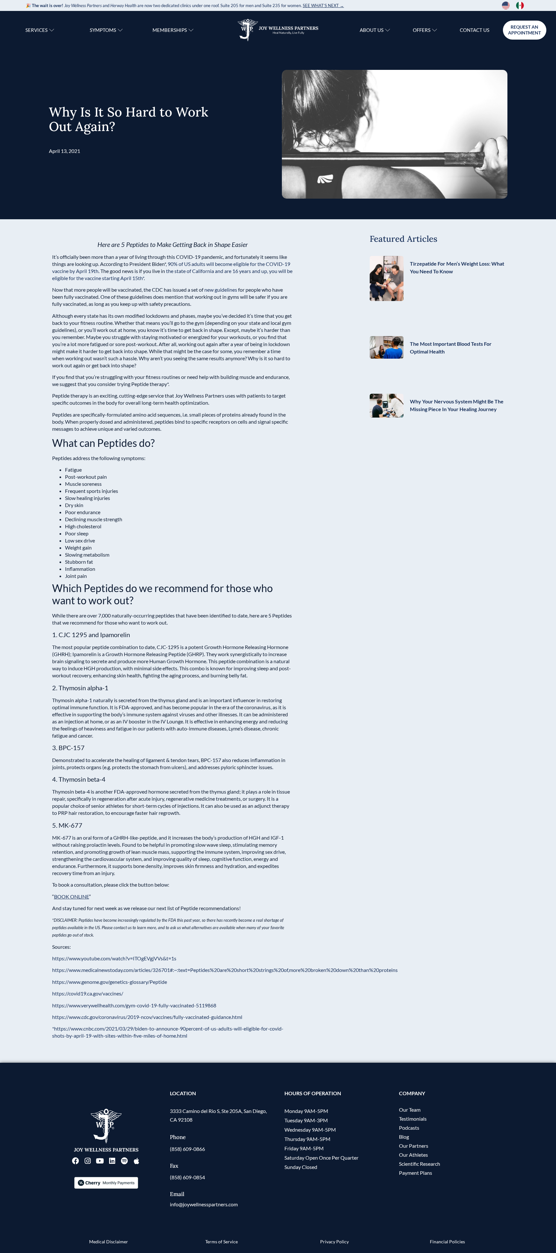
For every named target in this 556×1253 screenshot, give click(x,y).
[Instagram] (88, 1161)
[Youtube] (100, 1161)
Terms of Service (221, 1241)
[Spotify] (124, 1161)
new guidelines (220, 290)
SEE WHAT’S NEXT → (323, 5)
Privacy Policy (334, 1241)
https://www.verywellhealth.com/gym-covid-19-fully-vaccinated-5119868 (134, 1005)
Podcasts (409, 1128)
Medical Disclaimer (108, 1241)
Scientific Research (419, 1164)
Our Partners (413, 1146)
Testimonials (413, 1119)
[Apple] (137, 1161)
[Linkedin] (112, 1161)
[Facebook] (76, 1161)
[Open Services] (51, 30)
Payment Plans (415, 1173)
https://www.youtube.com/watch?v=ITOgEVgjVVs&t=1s (114, 958)
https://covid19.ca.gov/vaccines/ (87, 993)
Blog (404, 1137)
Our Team (410, 1110)
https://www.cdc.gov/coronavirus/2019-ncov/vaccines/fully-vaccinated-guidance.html (147, 1017)
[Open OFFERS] (434, 30)
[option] (521, 5)
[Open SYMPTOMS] (120, 30)
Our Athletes (413, 1155)
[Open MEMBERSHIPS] (191, 30)
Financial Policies (447, 1241)
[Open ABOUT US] (387, 30)
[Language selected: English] (516, 5)
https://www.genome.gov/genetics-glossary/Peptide (109, 982)
